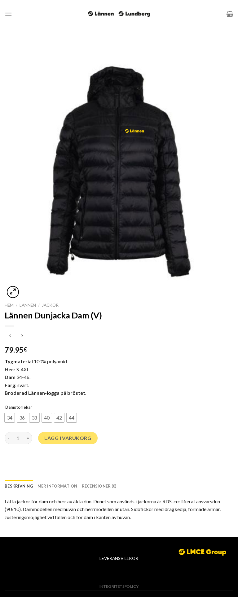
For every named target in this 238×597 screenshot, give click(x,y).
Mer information (57, 486)
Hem (9, 305)
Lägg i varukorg (67, 438)
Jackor (50, 305)
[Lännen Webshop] (119, 14)
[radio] (10, 417)
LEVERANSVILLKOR (118, 558)
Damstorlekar (18, 407)
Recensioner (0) (99, 486)
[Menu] (8, 13)
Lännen (28, 305)
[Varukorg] (229, 14)
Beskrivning (19, 486)
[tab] (19, 486)
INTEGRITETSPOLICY (119, 586)
